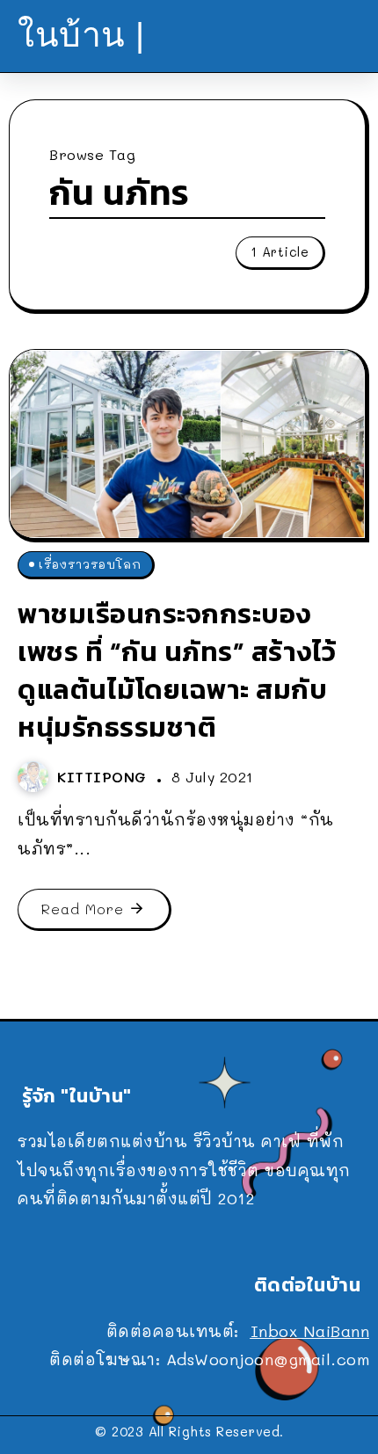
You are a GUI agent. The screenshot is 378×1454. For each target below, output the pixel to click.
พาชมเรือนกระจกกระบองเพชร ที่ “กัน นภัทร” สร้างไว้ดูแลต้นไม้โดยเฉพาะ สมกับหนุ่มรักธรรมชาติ (177, 669)
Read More (82, 908)
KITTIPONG (104, 776)
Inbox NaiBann (310, 1330)
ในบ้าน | (81, 35)
